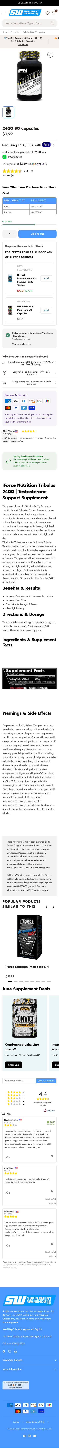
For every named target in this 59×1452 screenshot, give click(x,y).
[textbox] (19, 1081)
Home (4, 32)
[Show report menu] (52, 1156)
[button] (29, 163)
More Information (12, 1369)
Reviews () (8, 175)
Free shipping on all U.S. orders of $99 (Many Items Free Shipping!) (30, 363)
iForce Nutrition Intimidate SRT (27, 967)
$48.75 (20, 319)
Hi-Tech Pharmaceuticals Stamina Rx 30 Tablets (26, 280)
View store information (21, 344)
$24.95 (28, 290)
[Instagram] (11, 1351)
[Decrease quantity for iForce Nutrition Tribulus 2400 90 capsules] (5, 234)
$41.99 (10, 976)
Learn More (23, 44)
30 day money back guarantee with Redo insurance (31, 383)
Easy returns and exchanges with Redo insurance (31, 373)
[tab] (10, 981)
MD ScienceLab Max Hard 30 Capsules (25, 310)
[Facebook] (5, 1351)
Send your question (46, 1080)
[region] (29, 948)
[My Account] (47, 13)
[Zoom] (50, 55)
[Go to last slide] (46, 907)
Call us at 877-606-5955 (13, 1343)
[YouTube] (16, 1351)
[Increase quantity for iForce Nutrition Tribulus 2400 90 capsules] (14, 234)
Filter (9, 1114)
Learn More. (26, 465)
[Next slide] (53, 907)
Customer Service (12, 1360)
